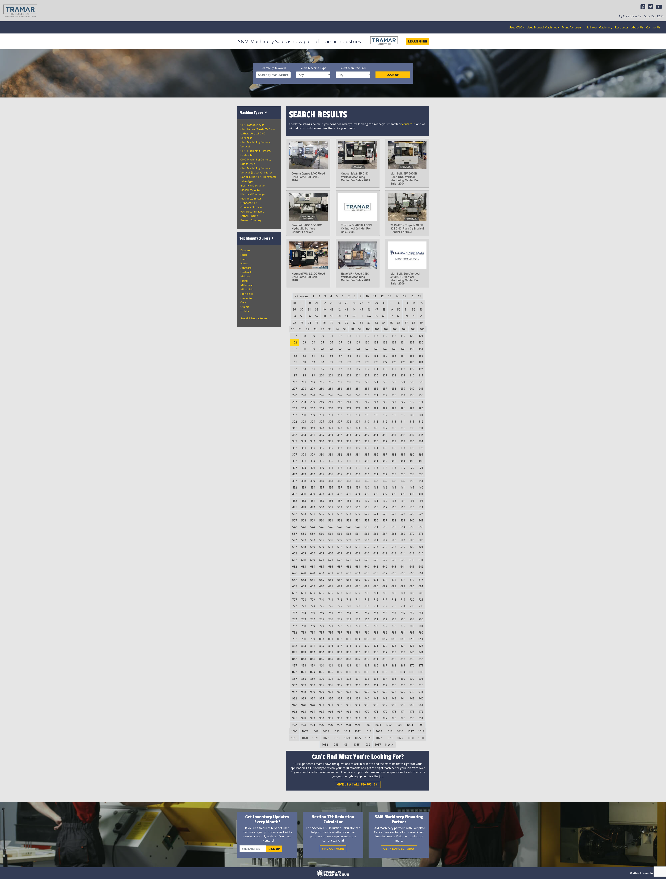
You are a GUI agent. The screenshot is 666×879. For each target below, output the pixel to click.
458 (348, 487)
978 (303, 718)
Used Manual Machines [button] (542, 27)
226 (421, 382)
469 (312, 494)
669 (357, 580)
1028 (389, 738)
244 (312, 395)
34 (413, 303)
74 (309, 323)
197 (294, 375)
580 (366, 540)
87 (406, 323)
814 (312, 646)
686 (375, 586)
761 (375, 619)
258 (303, 402)
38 (309, 309)
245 (321, 395)
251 (375, 395)
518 (348, 514)
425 (321, 474)
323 (348, 428)
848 (348, 659)
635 (321, 566)
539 (402, 520)
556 (421, 527)
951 (330, 705)
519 (357, 514)
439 (312, 481)
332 (294, 435)
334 (312, 435)
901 (421, 679)
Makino (245, 276)
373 (393, 448)
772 (339, 626)
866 (375, 665)
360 (411, 441)
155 (321, 356)
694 (312, 593)
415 (366, 468)
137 (294, 349)
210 (411, 375)
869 (402, 665)
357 (384, 441)
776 (375, 626)
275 (321, 408)
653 (348, 573)
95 (329, 329)
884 (402, 672)
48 (383, 309)
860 (321, 665)
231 (330, 388)
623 (348, 560)
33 (406, 303)
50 (398, 309)
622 (339, 560)
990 (411, 718)
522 (384, 514)
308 (348, 421)
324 (357, 428)
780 (411, 626)
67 (391, 316)
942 (384, 698)
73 (301, 323)
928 (393, 692)
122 (294, 342)
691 (421, 586)
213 (303, 382)
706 (421, 593)
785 (321, 632)
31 (391, 303)
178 (393, 362)
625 (366, 560)
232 (339, 388)
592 (339, 547)
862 (339, 665)
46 (368, 309)
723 (303, 606)
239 (402, 388)
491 (375, 501)
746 (375, 613)
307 (339, 421)
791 (375, 632)
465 (411, 487)
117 (384, 336)
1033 (335, 744)
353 (348, 441)
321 (330, 428)
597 (384, 547)
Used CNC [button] (515, 27)
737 (294, 613)
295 (366, 415)
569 (402, 534)
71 (421, 316)
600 (411, 547)
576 (330, 540)
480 (411, 494)
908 (348, 685)
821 (375, 646)
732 (384, 606)
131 (375, 342)
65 (376, 316)
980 (321, 718)
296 (375, 415)
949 (312, 705)
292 (339, 415)
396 (330, 461)
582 (384, 540)
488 (348, 501)
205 (366, 375)
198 (303, 375)
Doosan (245, 250)
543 (303, 527)
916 (421, 685)
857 (294, 665)
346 (421, 435)
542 (294, 527)
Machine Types (252, 113)
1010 (336, 731)
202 (339, 375)
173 (348, 362)
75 (316, 323)
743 (348, 613)
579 (357, 540)
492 (384, 501)
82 (368, 323)
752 (294, 619)
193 (393, 369)
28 (368, 303)
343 (393, 435)
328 (393, 428)
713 (348, 599)
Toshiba (245, 311)
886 (421, 672)
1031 (421, 738)
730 (366, 606)
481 (421, 494)
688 (393, 586)
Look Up (392, 75)
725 (321, 606)
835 (366, 652)
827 (294, 652)
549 (357, 527)
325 (366, 428)
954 (357, 705)
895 (366, 679)
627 (384, 560)
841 (421, 652)
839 (402, 652)
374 (402, 448)
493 (393, 501)
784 (312, 632)
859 (312, 665)
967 (339, 712)
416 (375, 468)
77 (331, 323)
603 (303, 553)
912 (384, 685)
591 (330, 547)
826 (421, 646)
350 (321, 441)
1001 (378, 725)
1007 (305, 731)
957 (384, 705)
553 (393, 527)
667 (339, 580)
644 (402, 566)
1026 (368, 738)
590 (321, 547)
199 (312, 375)
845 (321, 659)
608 (348, 553)
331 (421, 428)
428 (348, 474)
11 (374, 296)
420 (411, 468)
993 (303, 725)
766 (421, 619)
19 (301, 303)
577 (339, 540)
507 (384, 507)
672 (384, 580)
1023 (336, 738)
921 (330, 692)
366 (330, 448)
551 (375, 527)
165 (411, 356)
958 (393, 705)
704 (402, 593)
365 (321, 448)
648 (303, 573)
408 (303, 468)
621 (330, 560)
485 (321, 501)
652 (339, 573)
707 (294, 599)
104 (404, 329)
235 (366, 388)
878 (348, 672)
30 (383, 303)
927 (384, 692)
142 (339, 349)
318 (303, 428)
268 (393, 402)
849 (357, 659)
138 (303, 349)
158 (348, 356)
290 (321, 415)
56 (309, 316)
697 (339, 593)
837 (384, 652)
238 (393, 388)
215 (321, 382)
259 (312, 402)
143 (348, 349)
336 (330, 435)
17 (419, 296)
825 (411, 646)
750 (411, 613)
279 (357, 408)
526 (421, 514)
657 (384, 573)
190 (366, 369)
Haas (243, 259)
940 (366, 698)
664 (312, 580)
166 (421, 356)
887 (294, 679)
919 (312, 692)
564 (357, 534)
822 (384, 646)
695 (321, 593)
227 (294, 388)
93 (315, 329)
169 (312, 362)
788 (348, 632)
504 (357, 507)
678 (303, 586)
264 (357, 402)
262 (339, 402)
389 (402, 454)
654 (357, 573)
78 (339, 323)
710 (321, 599)
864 (357, 665)
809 (402, 639)
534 (357, 520)
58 (324, 316)
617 (294, 560)
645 (411, 566)
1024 (347, 738)
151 (421, 349)
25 (346, 303)
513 (303, 514)
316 (421, 421)
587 (294, 547)
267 (384, 402)
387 (384, 454)
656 (375, 573)
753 (303, 619)
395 (321, 461)
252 (384, 395)
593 (348, 547)
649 (312, 573)
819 (357, 646)
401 (375, 461)
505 (366, 507)
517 (339, 514)
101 (377, 329)
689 (402, 586)
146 (375, 349)
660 (411, 573)
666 (330, 580)
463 (393, 487)
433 (393, 474)
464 (402, 487)
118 (393, 336)
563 (348, 534)
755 (321, 619)
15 (404, 296)
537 (384, 520)
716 (375, 599)
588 (303, 547)
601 (421, 547)
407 (294, 468)
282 (384, 408)
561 (330, 534)
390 (411, 454)
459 (357, 487)
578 (348, 540)
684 (357, 586)
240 (411, 388)
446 (375, 481)
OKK (243, 302)
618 (303, 560)
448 (393, 481)
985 (366, 718)
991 (421, 718)
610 (366, 553)
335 (321, 435)
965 (321, 712)
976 (421, 712)
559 (312, 534)
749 (402, 613)
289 (312, 415)
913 (393, 685)
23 (331, 303)
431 (375, 474)
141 (330, 349)
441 (330, 481)
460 (366, 487)
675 (411, 580)
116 (375, 336)
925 (366, 692)
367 (339, 448)
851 (375, 659)
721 (421, 599)
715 (366, 599)
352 (339, 441)
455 (321, 487)
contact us (409, 124)
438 (303, 481)
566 (375, 534)
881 (375, 672)
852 (384, 659)
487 (339, 501)
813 (303, 646)
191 (375, 369)
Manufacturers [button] (572, 27)
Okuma (244, 306)
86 (398, 323)
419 (402, 468)
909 (357, 685)
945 (411, 698)
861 (330, 665)
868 (393, 665)
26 (354, 303)
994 (312, 725)
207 (384, 375)
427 (339, 474)
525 (411, 514)
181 (421, 362)
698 (348, 593)
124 (312, 342)
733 (393, 606)
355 (366, 441)
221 (375, 382)
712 (339, 599)
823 (393, 646)
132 (384, 342)
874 (312, 672)
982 (339, 718)
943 (393, 698)
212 (294, 382)
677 (294, 586)
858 (303, 665)
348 (303, 441)
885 (411, 672)
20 (309, 303)
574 (312, 540)
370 (366, 448)
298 (393, 415)
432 (384, 474)
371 (375, 448)
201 (330, 375)
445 (366, 481)
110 (321, 336)
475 (366, 494)
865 (366, 665)
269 (402, 402)
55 (301, 316)
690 (411, 586)
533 (348, 520)
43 (346, 309)
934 (312, 698)
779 (402, 626)
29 (376, 303)
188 (348, 369)
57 (316, 316)
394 (312, 461)
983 (348, 718)
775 (366, 626)
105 (413, 329)
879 (357, 672)
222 (384, 382)
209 (402, 375)
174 (357, 362)
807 (384, 639)
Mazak (244, 280)
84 (383, 323)
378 (303, 454)
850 (366, 659)
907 (339, 685)
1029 (400, 738)
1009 (326, 731)
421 (421, 468)
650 (321, 573)
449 (402, 481)
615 (411, 553)
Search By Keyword (273, 68)
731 (375, 606)
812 (294, 646)
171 (330, 362)
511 (421, 507)
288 (303, 415)
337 (339, 435)
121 (421, 336)
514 (312, 514)
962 (294, 712)
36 (294, 309)
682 (339, 586)
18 (294, 303)
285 (411, 408)
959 (402, 705)
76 (324, 323)
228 (303, 388)
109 (312, 336)
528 (303, 520)
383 (348, 454)
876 (330, 672)
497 (294, 507)
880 (366, 672)
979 (312, 718)
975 (411, 712)
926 (375, 692)
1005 (420, 725)
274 (312, 408)
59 (331, 316)
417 (384, 468)
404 (402, 461)
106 (422, 329)
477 (384, 494)
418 (393, 468)
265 (366, 402)
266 (375, 402)
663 (303, 580)
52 (413, 309)
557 (294, 534)
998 (348, 725)
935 (321, 698)
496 (421, 501)
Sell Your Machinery (599, 27)
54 (294, 316)
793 (393, 632)
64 (368, 316)
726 (330, 606)
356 (375, 441)
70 (413, 316)
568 (393, 534)
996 (330, 725)
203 (348, 375)
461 (375, 487)
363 (303, 448)
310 (366, 421)
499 (312, 507)
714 (357, 599)
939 (357, 698)
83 (376, 323)
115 (366, 336)
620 (321, 560)
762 (384, 619)
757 (339, 619)
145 (366, 349)
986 (375, 718)
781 (421, 626)
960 (411, 705)
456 (330, 487)
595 (366, 547)
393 (303, 461)
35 (421, 303)
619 (312, 560)
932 (294, 698)
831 (330, 652)
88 (413, 323)
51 (406, 309)
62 (354, 316)
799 (312, 639)
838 (393, 652)
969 (357, 712)
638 (348, 566)
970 (366, 712)
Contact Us (653, 27)
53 (421, 309)
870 (411, 665)
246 (330, 395)
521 (375, 514)
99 (359, 329)
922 (339, 692)
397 (339, 461)
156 (330, 356)
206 (375, 375)
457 (339, 487)
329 (402, 428)
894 (357, 679)
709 (312, 599)
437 (294, 481)
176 (375, 362)
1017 (410, 731)
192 (384, 369)
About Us (637, 27)
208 (393, 375)
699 (357, 593)
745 (366, 613)
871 (421, 665)
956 (375, 705)
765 (411, 619)
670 (366, 580)
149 (402, 349)
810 (411, 639)
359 (402, 441)
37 (301, 309)
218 (348, 382)
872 (294, 672)
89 (421, 323)
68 (398, 316)
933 (303, 698)
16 (411, 296)
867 (384, 665)
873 (303, 672)
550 (366, 527)
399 (357, 461)
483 (303, 501)
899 (402, 679)
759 (357, 619)
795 (411, 632)
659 (402, 573)
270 (411, 402)
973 (393, 712)
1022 (326, 738)
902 (294, 685)
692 (294, 593)
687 (384, 586)
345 (411, 435)
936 (330, 698)
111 (330, 336)
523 (393, 514)
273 (303, 408)
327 (384, 428)
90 (292, 329)
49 (391, 309)
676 (421, 580)
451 (421, 481)
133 (393, 342)
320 (321, 428)
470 (321, 494)
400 (366, 461)
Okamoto (246, 298)
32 (398, 303)
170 (321, 362)
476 (375, 494)
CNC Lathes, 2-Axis (252, 125)
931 (421, 692)
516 (330, 514)
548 (348, 527)
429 (357, 474)
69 (406, 316)
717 (384, 599)
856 (421, 659)
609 (357, 553)
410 (321, 468)
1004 (410, 725)
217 (339, 382)
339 (357, 435)
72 (294, 323)
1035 (356, 744)
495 (411, 501)
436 (421, 474)
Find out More (333, 849)
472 (339, 494)
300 (411, 415)
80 (354, 323)
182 (294, 369)
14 (397, 296)
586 (421, 540)
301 (421, 415)
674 (402, 580)
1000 (367, 725)
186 (330, 369)
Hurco (244, 263)
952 (339, 705)
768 (303, 626)
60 (339, 316)
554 (402, 527)
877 (339, 672)
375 (411, 448)
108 (303, 336)
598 (393, 547)
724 (312, 606)
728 (348, 606)
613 (393, 553)
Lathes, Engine (249, 216)
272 (294, 408)
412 (339, 468)
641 (375, 566)
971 (375, 712)
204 (357, 375)
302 (294, 421)
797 (294, 639)
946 (421, 698)
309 (357, 421)
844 (312, 659)
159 (357, 356)
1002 (388, 725)
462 (384, 487)
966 (330, 712)
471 (330, 494)
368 (348, 448)
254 (402, 395)
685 (366, 586)
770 (321, 626)
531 (330, 520)
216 (330, 382)
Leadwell (245, 272)
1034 (346, 744)
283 (393, 408)
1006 (294, 731)
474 (357, 494)
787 (339, 632)
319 (312, 428)
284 (402, 408)
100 (368, 329)
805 (366, 639)
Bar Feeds (246, 138)
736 (421, 606)
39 (316, 309)
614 (402, 553)
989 (402, 718)
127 (339, 342)
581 (375, 540)
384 (357, 454)
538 (393, 520)
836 (375, 652)
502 (339, 507)
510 (411, 507)
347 (294, 441)
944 (402, 698)
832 (339, 652)
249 (357, 395)
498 (303, 507)
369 (357, 448)
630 (411, 560)
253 (393, 395)
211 (421, 375)
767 (294, 626)
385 (366, 454)
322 (339, 428)
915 (411, 685)
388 (393, 454)
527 (294, 520)
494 (402, 501)
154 (312, 356)
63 (361, 316)
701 (375, 593)
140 (321, 349)
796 (421, 632)
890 (321, 679)
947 (294, 705)
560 (321, 534)
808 (393, 639)
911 (375, 685)
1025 (358, 738)
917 (294, 692)
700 (366, 593)
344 (402, 435)
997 (339, 725)
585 (411, 540)
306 (330, 421)
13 (389, 296)
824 (402, 646)
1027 (379, 738)
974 (402, 712)
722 (294, 606)
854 (402, 659)
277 (339, 408)
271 (421, 402)
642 (384, 566)
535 (366, 520)
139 (312, 349)
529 (312, 520)
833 (348, 652)
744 (357, 613)
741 (330, 613)
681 (330, 586)
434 (402, 474)
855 (411, 659)
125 (321, 342)
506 (375, 507)
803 (348, 639)
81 (361, 323)
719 (402, 599)
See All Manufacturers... (255, 318)
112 (339, 336)
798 (303, 639)
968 (348, 712)
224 (402, 382)
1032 (325, 744)
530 (321, 520)
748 (393, 613)
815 (321, 646)
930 (411, 692)
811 (421, 639)
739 (312, 613)
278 (348, 408)
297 (384, 415)
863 (348, 665)
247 (339, 395)
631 (421, 560)
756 (330, 619)
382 (339, 454)
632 (294, 566)
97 (344, 329)
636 (330, 566)
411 (330, 468)
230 (321, 388)
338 (348, 435)
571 (421, 534)
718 (393, 599)
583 (393, 540)
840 (411, 652)
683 (348, 586)
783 (303, 632)
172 (339, 362)
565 (366, 534)
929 (402, 692)
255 (411, 395)
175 (366, 362)
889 (312, 679)
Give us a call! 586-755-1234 (357, 784)
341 (375, 435)
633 (303, 566)
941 (375, 698)
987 (384, 718)
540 (411, 520)
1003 (399, 725)
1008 (315, 731)
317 (294, 428)
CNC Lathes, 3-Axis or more (257, 129)
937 (339, 698)
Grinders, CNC (249, 203)
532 (339, 520)
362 (294, 448)
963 (303, 712)
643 (393, 566)
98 (352, 329)
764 (402, 619)
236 (375, 388)
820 (366, 646)
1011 (347, 731)
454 (312, 487)
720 (411, 599)
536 (375, 520)
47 (376, 309)
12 (382, 296)
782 (294, 632)
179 (402, 362)
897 (384, 679)
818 (348, 646)
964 (312, 712)
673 (393, 580)
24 (339, 303)
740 (321, 613)
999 (357, 725)
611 (375, 553)
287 (294, 415)
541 (421, 520)
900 (411, 679)
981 (330, 718)
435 (411, 474)
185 (321, 369)
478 (393, 494)
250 (366, 395)
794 (402, 632)
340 (366, 435)
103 (395, 329)
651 (330, 573)
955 (366, 705)
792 (384, 632)
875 (321, 672)
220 (366, 382)
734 (402, 606)
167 (294, 362)
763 (393, 619)
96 (337, 329)
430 (366, 474)
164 (402, 356)
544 (312, 527)
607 (339, 553)
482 (294, 501)
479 (402, 494)
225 (411, 382)
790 (366, 632)
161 (375, 356)
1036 (367, 744)
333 (303, 435)
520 (366, 514)
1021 (315, 738)
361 (421, 441)
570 (411, 534)
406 (421, 461)
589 (312, 547)
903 (303, 685)
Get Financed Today (399, 849)
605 (321, 553)
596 (375, 547)
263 (348, 402)
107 (294, 336)
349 (312, 441)
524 (402, 514)
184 (312, 369)
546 (330, 527)
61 (346, 316)
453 (303, 487)
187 (339, 369)
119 (402, 336)
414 (357, 468)
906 (330, 685)
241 (421, 388)
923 (348, 692)
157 (339, 356)
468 (303, 494)
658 (393, 573)
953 (348, 705)
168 (303, 362)
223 (393, 382)
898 (393, 679)
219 (357, 382)
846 (330, 659)
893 (348, 679)
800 (321, 639)
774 (357, 626)
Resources (622, 27)
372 (384, 448)
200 (321, 375)
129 (357, 342)
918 (303, 692)
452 (294, 487)
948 (303, 705)
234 (357, 388)
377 (294, 454)
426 (330, 474)
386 (375, 454)
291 (330, 415)
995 (321, 725)
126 (330, 342)
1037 (378, 744)
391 (421, 454)
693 (303, 593)
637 (339, 566)
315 (411, 421)
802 (339, 639)
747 (384, 613)
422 (294, 474)
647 (294, 573)
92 (307, 329)
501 (330, 507)
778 (393, 626)
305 (321, 421)
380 (321, 454)
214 (312, 382)
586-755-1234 (653, 16)
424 (312, 474)
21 (316, 303)
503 (348, 507)
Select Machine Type (313, 68)
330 (411, 428)
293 (348, 415)
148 (393, 349)
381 (330, 454)
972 (384, 712)
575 (321, 540)
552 (384, 527)
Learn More (417, 41)
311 (375, 421)
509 (402, 507)
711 (330, 599)
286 (421, 408)
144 (357, 349)
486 (330, 501)
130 (366, 342)
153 (303, 356)
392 (294, 461)
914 (402, 685)
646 (421, 566)
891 (330, 679)
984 (357, 718)
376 (421, 448)
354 (357, 441)
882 (384, 672)
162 (384, 356)
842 (294, 659)
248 (348, 395)
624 (357, 560)
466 (421, 487)
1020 (305, 738)
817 (339, 646)
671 (375, 580)
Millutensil (246, 285)
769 (312, 626)
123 (303, 342)
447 (384, 481)
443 (348, 481)
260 (321, 402)
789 (357, 632)
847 (339, 659)
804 (357, 639)
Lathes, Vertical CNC (253, 133)
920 (321, 692)
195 (411, 369)
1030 (410, 738)
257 (294, 402)
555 (411, 527)
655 (366, 573)
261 (330, 402)
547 (339, 527)
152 (294, 356)
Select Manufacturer (353, 68)
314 (402, 421)
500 (321, 507)
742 (339, 613)
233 (348, 388)
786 (330, 632)
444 (357, 481)
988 (393, 718)
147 (384, 349)
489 (357, 501)
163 (393, 356)
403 (393, 461)
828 (303, 652)
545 (321, 527)
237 (384, 388)
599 (402, 547)
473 (348, 494)
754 (312, 619)
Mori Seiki (246, 293)
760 (366, 619)
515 (321, 514)
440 (321, 481)
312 (384, 421)
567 (384, 534)
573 (303, 540)
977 (294, 718)
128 (348, 342)
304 (312, 421)
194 (402, 369)
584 (402, 540)
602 (294, 553)
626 (375, 560)
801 (330, 639)
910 (366, 685)
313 (393, 421)
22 (324, 303)
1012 (358, 731)
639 (357, 566)
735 (411, 606)
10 (367, 296)
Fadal (243, 254)
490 (366, 501)
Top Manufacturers (255, 238)
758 (348, 619)
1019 (294, 738)
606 (330, 553)
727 (339, 606)
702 (384, 593)
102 (386, 329)
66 (383, 316)
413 (348, 468)
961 (421, 705)
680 (321, 586)
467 (294, 494)
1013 (368, 731)
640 (366, 566)
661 (421, 573)
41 (331, 309)
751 (421, 613)
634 (312, 566)
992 (294, 725)
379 (312, 454)
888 (303, 679)
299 (402, 415)
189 (357, 369)
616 (421, 553)
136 (421, 342)
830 (321, 652)
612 (384, 553)
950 (321, 705)
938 (348, 698)
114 (357, 336)
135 (411, 342)
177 (384, 362)
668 (348, 580)
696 (330, 593)
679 (312, 586)
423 (303, 474)
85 (391, 323)
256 (421, 395)
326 (375, 428)
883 (393, 672)
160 (366, 356)
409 (312, 468)
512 (294, 514)
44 (354, 309)
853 (393, 659)
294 (357, 415)
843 (303, 659)
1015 (389, 731)
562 (339, 534)
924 (357, 692)
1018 (421, 731)
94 (322, 329)
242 (294, 395)
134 (402, 342)
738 (303, 613)
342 (384, 435)
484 (312, 501)
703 (393, 593)
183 (303, 369)
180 (411, 362)
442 (339, 481)
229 (312, 388)
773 (348, 626)
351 (330, 441)
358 (393, 441)
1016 (400, 731)
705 (411, 593)
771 (330, 626)
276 (330, 408)
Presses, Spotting (250, 220)
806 (375, 639)
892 (339, 679)
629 (402, 560)
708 (303, 599)
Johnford (245, 267)
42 (339, 309)
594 (357, 547)
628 (393, 560)
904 (312, 685)
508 (393, 507)
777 (384, 626)
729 (357, 606)
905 (321, 685)
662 (294, 580)
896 (375, 679)
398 (348, 461)
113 (348, 336)
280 (366, 408)
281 (375, 408)
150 (411, 349)
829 (312, 652)
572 (294, 540)
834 (357, 652)
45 (361, 309)
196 (421, 369)
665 (321, 580)
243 (303, 395)
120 (411, 336)
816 (330, 646)
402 (384, 461)
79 (346, 323)
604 (312, 553)
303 (303, 421)
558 (303, 534)
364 (312, 448)
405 (411, 461)
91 (300, 329)
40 (324, 309)
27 (361, 303)
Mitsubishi (246, 289)
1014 (379, 731)
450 (411, 481)
